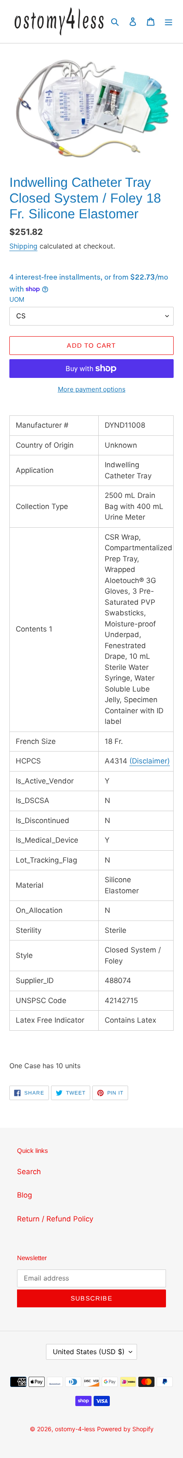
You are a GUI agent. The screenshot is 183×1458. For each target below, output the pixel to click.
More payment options (92, 389)
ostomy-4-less (75, 1428)
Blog (24, 1195)
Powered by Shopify (125, 1428)
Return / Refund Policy (55, 1219)
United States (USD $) (89, 1351)
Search (29, 1171)
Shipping (23, 246)
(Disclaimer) (149, 761)
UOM (16, 299)
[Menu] (168, 21)
